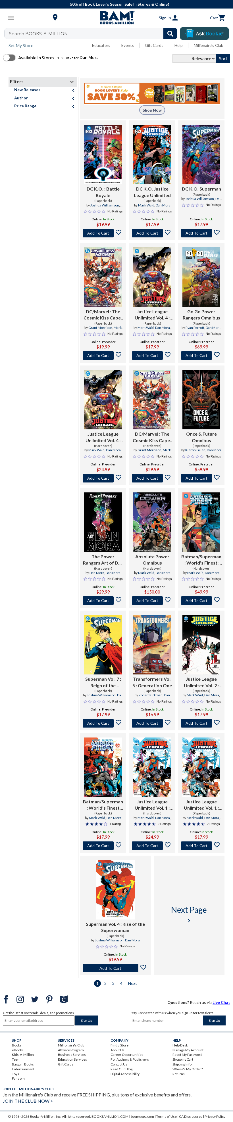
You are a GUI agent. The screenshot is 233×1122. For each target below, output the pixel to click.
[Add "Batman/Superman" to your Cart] (201, 600)
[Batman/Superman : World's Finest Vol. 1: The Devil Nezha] (103, 767)
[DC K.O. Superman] (201, 154)
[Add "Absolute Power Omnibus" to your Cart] (152, 600)
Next (132, 983)
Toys (15, 1074)
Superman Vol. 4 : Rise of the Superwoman (115, 927)
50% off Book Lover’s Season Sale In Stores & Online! (119, 4)
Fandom (18, 1078)
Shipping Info (182, 1064)
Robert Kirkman (151, 695)
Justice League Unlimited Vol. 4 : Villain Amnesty (152, 315)
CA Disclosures (190, 1116)
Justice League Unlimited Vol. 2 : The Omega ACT (201, 682)
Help (178, 45)
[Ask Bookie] (204, 33)
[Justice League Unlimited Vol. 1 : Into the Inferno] (152, 767)
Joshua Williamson (104, 205)
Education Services (72, 1059)
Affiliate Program (71, 1050)
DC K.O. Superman (201, 188)
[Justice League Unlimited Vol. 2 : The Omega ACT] (201, 644)
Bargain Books (23, 1064)
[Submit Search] (170, 33)
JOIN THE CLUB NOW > (28, 1101)
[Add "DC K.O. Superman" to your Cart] (201, 233)
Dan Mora (163, 205)
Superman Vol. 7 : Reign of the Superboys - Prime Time (103, 682)
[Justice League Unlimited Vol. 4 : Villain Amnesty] (152, 277)
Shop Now (152, 110)
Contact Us (119, 1064)
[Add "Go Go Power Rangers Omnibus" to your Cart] (201, 355)
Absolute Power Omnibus (152, 559)
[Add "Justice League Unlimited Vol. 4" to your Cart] (152, 355)
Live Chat (221, 1002)
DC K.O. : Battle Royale (103, 192)
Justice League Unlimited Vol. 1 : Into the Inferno (152, 805)
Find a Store (119, 1045)
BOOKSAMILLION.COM (109, 1116)
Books (17, 1045)
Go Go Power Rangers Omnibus (201, 314)
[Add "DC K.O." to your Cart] (103, 233)
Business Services (72, 1054)
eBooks (18, 1050)
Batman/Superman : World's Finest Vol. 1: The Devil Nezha (103, 805)
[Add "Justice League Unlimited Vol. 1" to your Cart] (152, 845)
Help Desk (180, 1045)
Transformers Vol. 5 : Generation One (152, 682)
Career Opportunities (127, 1054)
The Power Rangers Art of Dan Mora (103, 560)
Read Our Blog (121, 1069)
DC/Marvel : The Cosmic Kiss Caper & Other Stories (103, 315)
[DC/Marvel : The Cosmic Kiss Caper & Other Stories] (103, 277)
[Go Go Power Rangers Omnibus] (201, 277)
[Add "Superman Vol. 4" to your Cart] (115, 968)
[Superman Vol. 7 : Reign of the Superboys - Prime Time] (103, 644)
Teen (16, 1059)
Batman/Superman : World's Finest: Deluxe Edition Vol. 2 (201, 560)
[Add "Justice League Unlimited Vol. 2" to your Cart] (201, 723)
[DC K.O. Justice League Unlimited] (152, 154)
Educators (101, 45)
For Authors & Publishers (130, 1059)
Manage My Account (187, 1050)
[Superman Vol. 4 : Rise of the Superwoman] (115, 889)
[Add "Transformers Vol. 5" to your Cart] (152, 723)
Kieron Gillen (195, 450)
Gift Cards (154, 45)
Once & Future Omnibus (201, 437)
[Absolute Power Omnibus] (152, 522)
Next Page (189, 914)
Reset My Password (187, 1054)
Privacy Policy (215, 1116)
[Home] (116, 17)
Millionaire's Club (208, 45)
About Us (117, 1050)
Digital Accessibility (125, 1074)
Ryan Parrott (195, 327)
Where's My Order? (187, 1069)
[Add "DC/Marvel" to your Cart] (103, 355)
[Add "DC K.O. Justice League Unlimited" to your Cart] (152, 233)
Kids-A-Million (23, 1054)
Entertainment (23, 1069)
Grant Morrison (100, 327)
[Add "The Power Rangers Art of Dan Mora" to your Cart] (103, 600)
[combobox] (94, 33)
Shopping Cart (182, 1059)
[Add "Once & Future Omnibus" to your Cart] (201, 478)
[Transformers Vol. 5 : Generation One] (152, 644)
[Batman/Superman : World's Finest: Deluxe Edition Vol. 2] (201, 522)
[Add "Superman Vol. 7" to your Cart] (103, 723)
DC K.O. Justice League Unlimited (152, 192)
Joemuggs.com (142, 1116)
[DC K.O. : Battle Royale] (103, 154)
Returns (178, 1074)
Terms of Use (166, 1116)
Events (127, 45)
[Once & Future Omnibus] (201, 399)
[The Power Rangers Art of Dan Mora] (103, 522)
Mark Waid (146, 205)
